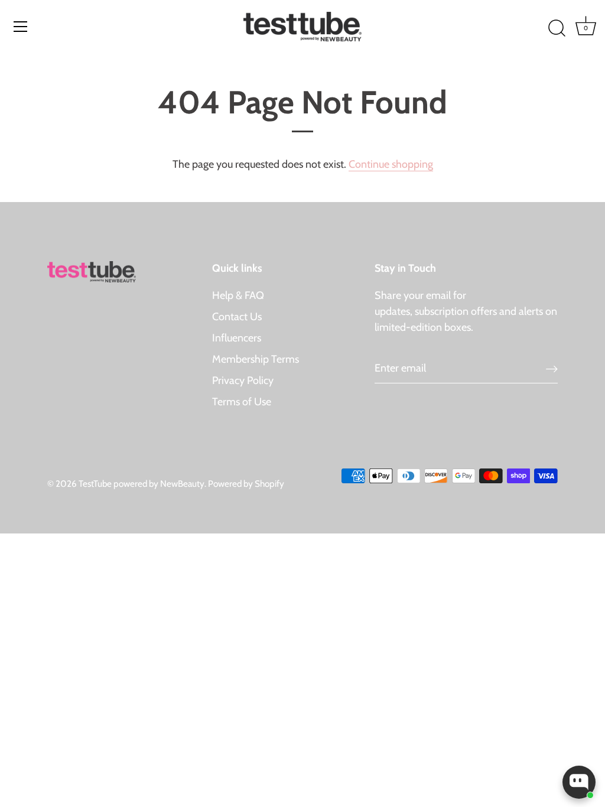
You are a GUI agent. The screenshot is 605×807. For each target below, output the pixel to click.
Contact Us (237, 316)
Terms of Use (241, 401)
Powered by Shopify (246, 483)
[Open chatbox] (579, 782)
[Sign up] (552, 368)
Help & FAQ (238, 295)
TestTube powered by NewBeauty (141, 483)
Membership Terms (255, 359)
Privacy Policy (243, 380)
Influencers (236, 337)
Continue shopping (391, 164)
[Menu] (21, 27)
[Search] (557, 28)
